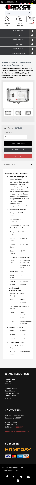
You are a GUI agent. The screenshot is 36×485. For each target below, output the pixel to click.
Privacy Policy (7, 473)
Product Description (18, 177)
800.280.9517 (12, 2)
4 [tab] (22, 119)
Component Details (17, 210)
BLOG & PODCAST (18, 53)
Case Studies (10, 391)
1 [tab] (13, 119)
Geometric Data (16, 327)
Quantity (8, 132)
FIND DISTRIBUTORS (18, 143)
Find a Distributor (19, 24)
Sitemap (8, 398)
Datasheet (17, 150)
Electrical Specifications (19, 257)
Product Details (10, 164)
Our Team (8, 381)
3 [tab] (19, 119)
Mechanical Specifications (15, 289)
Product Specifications (17, 173)
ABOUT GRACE (18, 49)
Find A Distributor (12, 393)
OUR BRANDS (18, 31)
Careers (8, 384)
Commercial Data (16, 342)
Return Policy (10, 396)
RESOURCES (18, 40)
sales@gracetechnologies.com (17, 431)
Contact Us (7, 24)
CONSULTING (18, 44)
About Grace (10, 379)
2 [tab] (16, 119)
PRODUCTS (18, 35)
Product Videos (11, 388)
